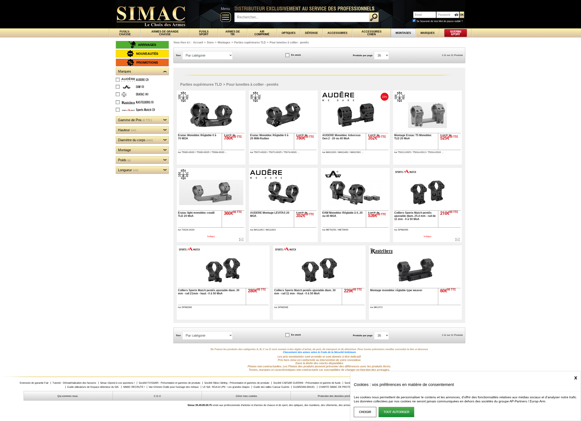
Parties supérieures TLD (250, 42)
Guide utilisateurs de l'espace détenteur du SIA (93, 387)
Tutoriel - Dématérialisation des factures (74, 383)
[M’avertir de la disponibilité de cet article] (241, 239)
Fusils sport (204, 33)
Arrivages (147, 45)
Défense (311, 33)
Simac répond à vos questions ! (117, 383)
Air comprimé (261, 33)
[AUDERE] (338, 100)
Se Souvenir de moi (427, 21)
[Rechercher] (374, 17)
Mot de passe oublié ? (451, 21)
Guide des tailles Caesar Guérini (271, 387)
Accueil (198, 42)
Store (210, 42)
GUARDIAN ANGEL (304, 387)
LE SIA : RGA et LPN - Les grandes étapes (226, 387)
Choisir (365, 412)
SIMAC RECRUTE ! (134, 387)
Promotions (147, 62)
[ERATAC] (184, 101)
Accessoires (337, 33)
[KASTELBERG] (382, 252)
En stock (296, 55)
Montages (403, 33)
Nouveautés (147, 53)
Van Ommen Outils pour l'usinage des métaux (174, 387)
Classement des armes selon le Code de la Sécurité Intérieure (319, 352)
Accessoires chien (372, 33)
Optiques (288, 33)
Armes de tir (232, 33)
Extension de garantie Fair (34, 383)
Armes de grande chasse (165, 33)
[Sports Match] (406, 172)
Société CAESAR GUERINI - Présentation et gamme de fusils (307, 383)
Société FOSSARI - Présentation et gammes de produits (169, 383)
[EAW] (333, 178)
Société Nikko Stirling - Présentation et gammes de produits (236, 383)
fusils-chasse (125, 33)
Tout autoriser (396, 412)
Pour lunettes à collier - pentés (289, 42)
